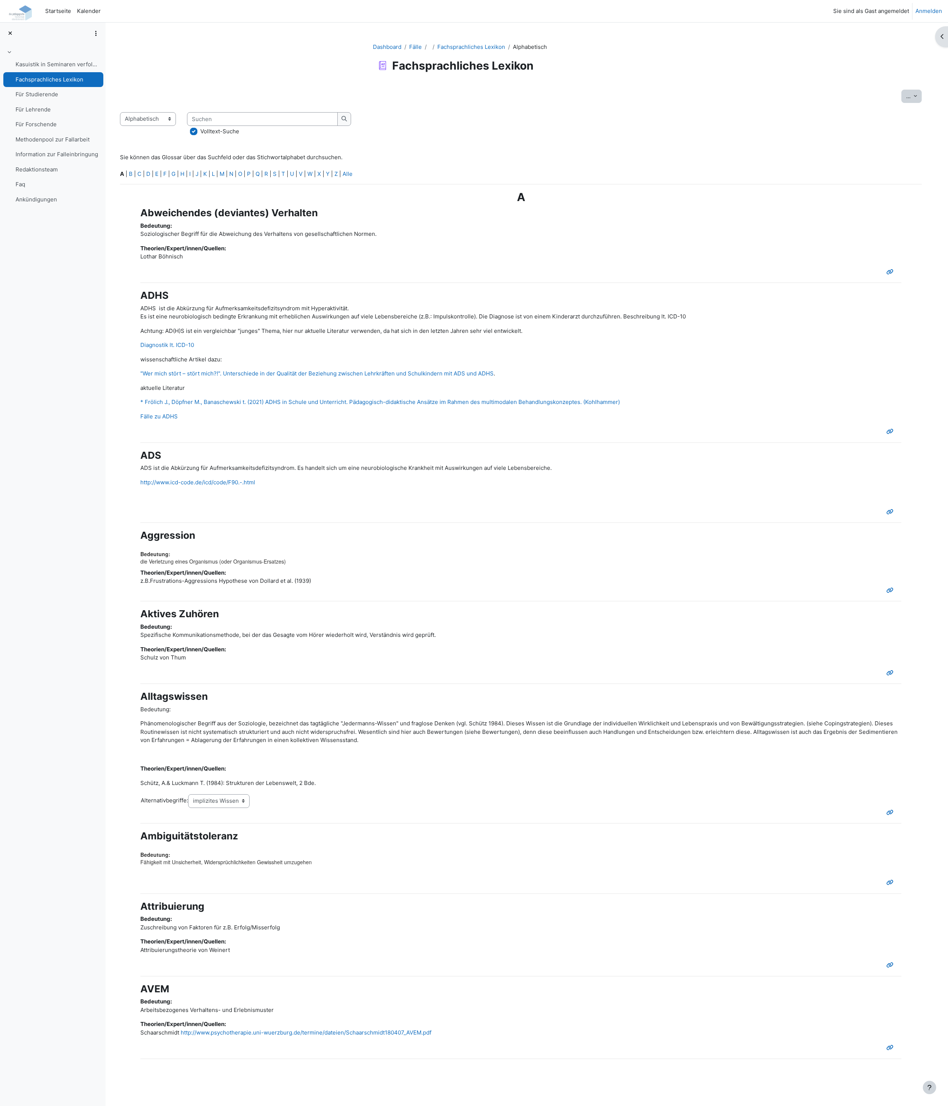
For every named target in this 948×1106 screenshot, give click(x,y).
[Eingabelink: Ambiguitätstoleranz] (892, 882)
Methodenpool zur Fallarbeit (53, 139)
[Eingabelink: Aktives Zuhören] (892, 672)
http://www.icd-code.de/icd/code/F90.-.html (197, 482)
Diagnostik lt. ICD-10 (167, 344)
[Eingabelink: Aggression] (892, 590)
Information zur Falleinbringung (57, 154)
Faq (20, 184)
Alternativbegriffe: (164, 800)
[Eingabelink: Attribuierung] (892, 965)
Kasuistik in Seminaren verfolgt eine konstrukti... (58, 64)
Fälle (415, 46)
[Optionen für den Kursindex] (96, 33)
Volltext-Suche (219, 131)
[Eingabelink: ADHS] (892, 431)
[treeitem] (52, 127)
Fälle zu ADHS (159, 416)
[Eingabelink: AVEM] (892, 1047)
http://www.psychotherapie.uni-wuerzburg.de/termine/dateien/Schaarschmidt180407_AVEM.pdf (306, 1032)
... (914, 96)
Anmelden (928, 10)
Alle (348, 173)
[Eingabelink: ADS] (892, 511)
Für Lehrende (33, 109)
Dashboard (387, 46)
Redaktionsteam (37, 169)
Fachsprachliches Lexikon (49, 79)
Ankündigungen (36, 199)
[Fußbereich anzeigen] (929, 1087)
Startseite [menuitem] (58, 10)
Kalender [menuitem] (89, 10)
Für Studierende (37, 94)
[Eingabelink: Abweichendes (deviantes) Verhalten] (892, 271)
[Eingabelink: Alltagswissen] (892, 812)
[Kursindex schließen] (10, 33)
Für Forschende (36, 124)
